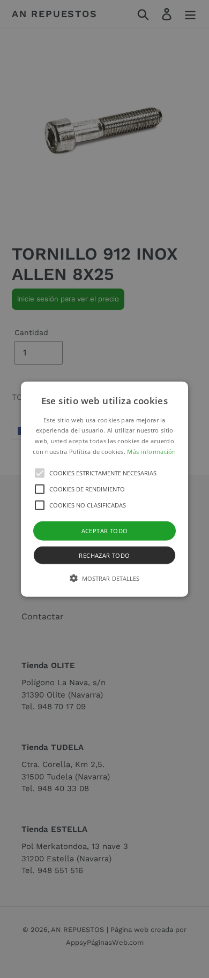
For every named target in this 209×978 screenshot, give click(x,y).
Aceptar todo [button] (104, 530)
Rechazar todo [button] (104, 555)
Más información (151, 452)
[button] (104, 489)
